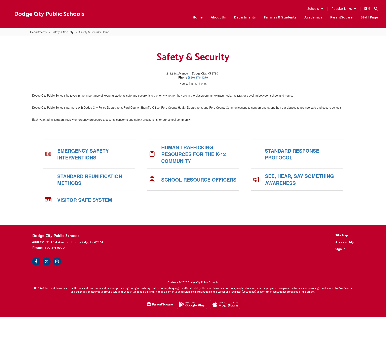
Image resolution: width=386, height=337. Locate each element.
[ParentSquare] (160, 304)
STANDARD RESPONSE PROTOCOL (292, 154)
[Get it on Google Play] (192, 304)
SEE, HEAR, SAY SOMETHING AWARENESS (299, 179)
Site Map (341, 235)
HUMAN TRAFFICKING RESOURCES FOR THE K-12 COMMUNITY (193, 154)
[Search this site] (376, 9)
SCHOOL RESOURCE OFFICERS (198, 179)
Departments (38, 32)
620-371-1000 (54, 248)
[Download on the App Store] (225, 304)
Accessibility (344, 242)
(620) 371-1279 (198, 77)
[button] (315, 9)
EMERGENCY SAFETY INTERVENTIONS (83, 154)
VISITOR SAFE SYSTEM (84, 199)
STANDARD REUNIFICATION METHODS (89, 179)
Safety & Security (62, 32)
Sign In (340, 249)
